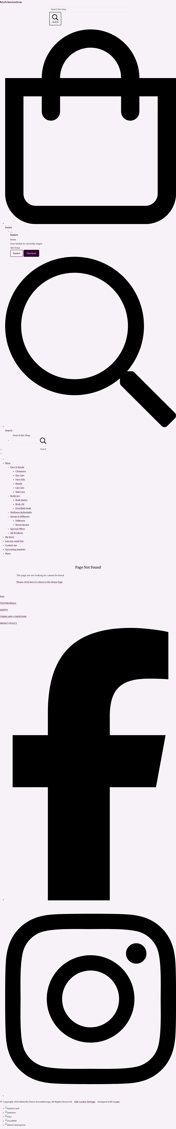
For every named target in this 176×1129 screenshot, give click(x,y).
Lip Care (19, 487)
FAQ (2, 596)
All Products (16, 533)
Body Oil (19, 504)
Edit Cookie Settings (84, 1101)
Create (116, 1101)
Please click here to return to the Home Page (39, 582)
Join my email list (14, 541)
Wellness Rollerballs (21, 512)
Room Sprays (22, 524)
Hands (18, 483)
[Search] (43, 440)
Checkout (31, 253)
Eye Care (19, 475)
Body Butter (21, 500)
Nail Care (20, 492)
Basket (16, 253)
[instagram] (90, 1095)
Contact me (11, 545)
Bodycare (15, 496)
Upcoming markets (15, 549)
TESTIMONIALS (8, 603)
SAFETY (4, 610)
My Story (9, 537)
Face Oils (20, 479)
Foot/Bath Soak (23, 508)
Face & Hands (17, 467)
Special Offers (17, 529)
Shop (7, 463)
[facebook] (90, 899)
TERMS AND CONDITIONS (13, 616)
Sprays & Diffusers (20, 516)
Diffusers (20, 520)
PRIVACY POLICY (8, 623)
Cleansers (20, 471)
